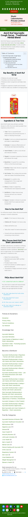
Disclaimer (5, 318)
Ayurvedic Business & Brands (11, 419)
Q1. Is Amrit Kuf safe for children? (13, 281)
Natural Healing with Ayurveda (11, 447)
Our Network (6, 325)
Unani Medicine (7, 457)
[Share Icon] (7, 510)
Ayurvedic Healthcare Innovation (12, 422)
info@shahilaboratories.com (8, 473)
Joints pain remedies (8, 437)
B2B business (6, 424)
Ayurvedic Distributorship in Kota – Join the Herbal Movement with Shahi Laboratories (14, 374)
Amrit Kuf (20, 249)
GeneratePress (17, 514)
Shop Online (14, 11)
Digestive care (6, 427)
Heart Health (6, 432)
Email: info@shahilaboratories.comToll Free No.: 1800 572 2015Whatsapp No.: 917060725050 (14, 3)
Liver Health (5, 439)
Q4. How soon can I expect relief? (13, 302)
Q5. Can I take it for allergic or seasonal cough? (12, 306)
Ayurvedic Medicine (8, 334)
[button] (26, 29)
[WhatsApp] (11, 9)
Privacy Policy (6, 320)
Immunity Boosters (7, 434)
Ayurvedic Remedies (8, 337)
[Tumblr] (9, 9)
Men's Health (6, 442)
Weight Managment (8, 460)
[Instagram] (5, 9)
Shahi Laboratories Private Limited (18, 18)
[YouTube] (14, 9)
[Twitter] (16, 9)
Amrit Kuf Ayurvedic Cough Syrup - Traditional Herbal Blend (12, 56)
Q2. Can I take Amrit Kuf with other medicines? (13, 294)
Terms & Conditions (8, 323)
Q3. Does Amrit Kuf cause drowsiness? (11, 298)
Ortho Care (5, 449)
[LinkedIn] (7, 9)
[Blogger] (18, 9)
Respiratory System (8, 452)
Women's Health (7, 462)
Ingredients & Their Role (11, 61)
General (4, 429)
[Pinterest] (23, 9)
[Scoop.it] (25, 9)
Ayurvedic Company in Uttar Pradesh (13, 401)
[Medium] (20, 9)
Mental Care (6, 444)
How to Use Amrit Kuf (10, 62)
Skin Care (5, 455)
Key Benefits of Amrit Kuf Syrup (13, 59)
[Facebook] (3, 9)
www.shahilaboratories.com (10, 475)
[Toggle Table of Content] (24, 53)
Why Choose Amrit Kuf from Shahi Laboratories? (14, 65)
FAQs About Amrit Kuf (12, 67)
